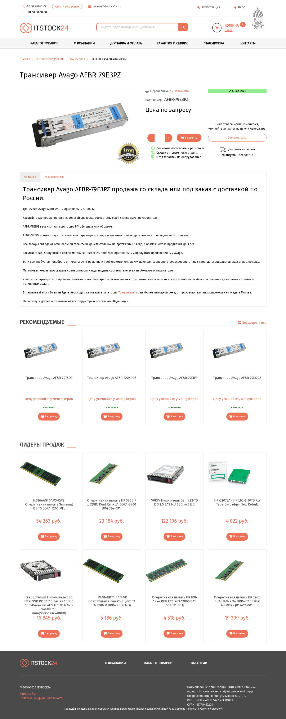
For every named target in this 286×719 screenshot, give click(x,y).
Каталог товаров (158, 663)
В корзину (191, 137)
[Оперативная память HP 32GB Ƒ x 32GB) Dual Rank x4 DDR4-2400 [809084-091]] (104, 473)
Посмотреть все (254, 323)
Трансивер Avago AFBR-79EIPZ (174, 378)
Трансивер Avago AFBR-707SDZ (48, 378)
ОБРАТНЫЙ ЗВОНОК (67, 6)
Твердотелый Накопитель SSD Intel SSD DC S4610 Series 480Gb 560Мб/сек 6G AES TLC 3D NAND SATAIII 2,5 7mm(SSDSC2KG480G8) (48, 601)
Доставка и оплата (126, 43)
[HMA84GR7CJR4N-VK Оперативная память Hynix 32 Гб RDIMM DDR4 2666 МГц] (104, 570)
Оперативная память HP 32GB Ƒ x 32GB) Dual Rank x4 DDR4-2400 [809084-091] (111, 504)
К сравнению (159, 91)
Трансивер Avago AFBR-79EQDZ (237, 378)
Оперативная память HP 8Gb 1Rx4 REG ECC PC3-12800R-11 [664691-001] (174, 601)
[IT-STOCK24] (38, 663)
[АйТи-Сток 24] (44, 28)
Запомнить (181, 91)
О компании (84, 43)
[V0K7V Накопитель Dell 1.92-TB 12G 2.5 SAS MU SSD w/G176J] (166, 473)
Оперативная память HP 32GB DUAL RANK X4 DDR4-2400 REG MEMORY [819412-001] (237, 601)
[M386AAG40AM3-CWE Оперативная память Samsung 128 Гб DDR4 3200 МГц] (41, 473)
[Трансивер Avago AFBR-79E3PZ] (80, 126)
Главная (25, 59)
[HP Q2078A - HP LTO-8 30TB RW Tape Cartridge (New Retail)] (229, 473)
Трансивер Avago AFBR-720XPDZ (111, 378)
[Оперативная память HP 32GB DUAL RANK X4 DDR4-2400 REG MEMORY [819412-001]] (229, 570)
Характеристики (54, 176)
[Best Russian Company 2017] (258, 17)
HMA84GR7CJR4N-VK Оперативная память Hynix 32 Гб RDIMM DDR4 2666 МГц (111, 601)
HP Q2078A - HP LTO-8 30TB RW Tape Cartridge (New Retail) (237, 502)
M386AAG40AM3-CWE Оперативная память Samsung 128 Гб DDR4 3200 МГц (49, 504)
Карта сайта (28, 694)
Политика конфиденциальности (41, 698)
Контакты (248, 43)
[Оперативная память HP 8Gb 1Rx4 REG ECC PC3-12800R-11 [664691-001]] (166, 570)
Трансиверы (126, 292)
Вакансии (199, 663)
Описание (30, 176)
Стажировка (214, 43)
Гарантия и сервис (172, 43)
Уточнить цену (237, 137)
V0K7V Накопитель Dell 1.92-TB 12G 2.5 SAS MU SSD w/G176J (174, 502)
